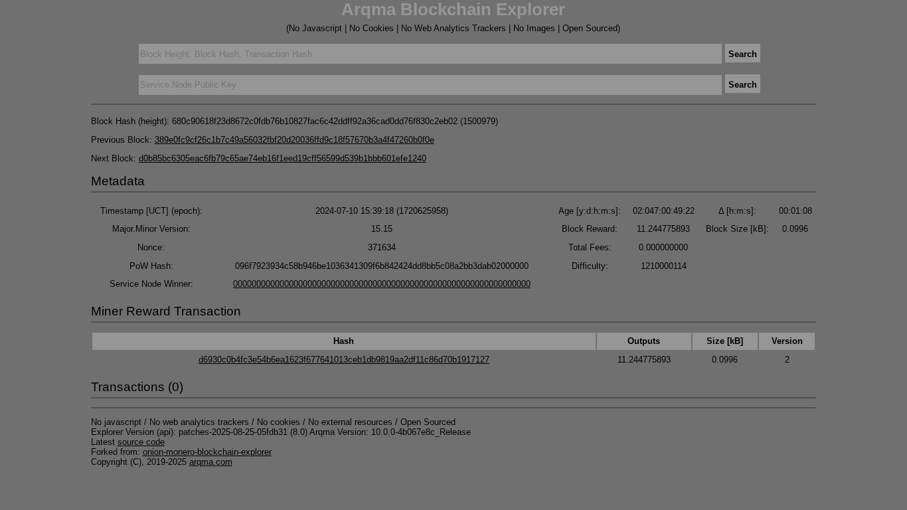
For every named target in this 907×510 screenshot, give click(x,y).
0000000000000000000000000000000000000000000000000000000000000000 (382, 284)
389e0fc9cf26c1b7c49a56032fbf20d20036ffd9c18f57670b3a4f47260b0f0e (294, 140)
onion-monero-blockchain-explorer (207, 452)
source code (141, 442)
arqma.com (210, 462)
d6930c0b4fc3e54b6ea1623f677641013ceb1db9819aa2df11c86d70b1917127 (344, 360)
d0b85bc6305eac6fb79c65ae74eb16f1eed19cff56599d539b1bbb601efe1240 (282, 158)
